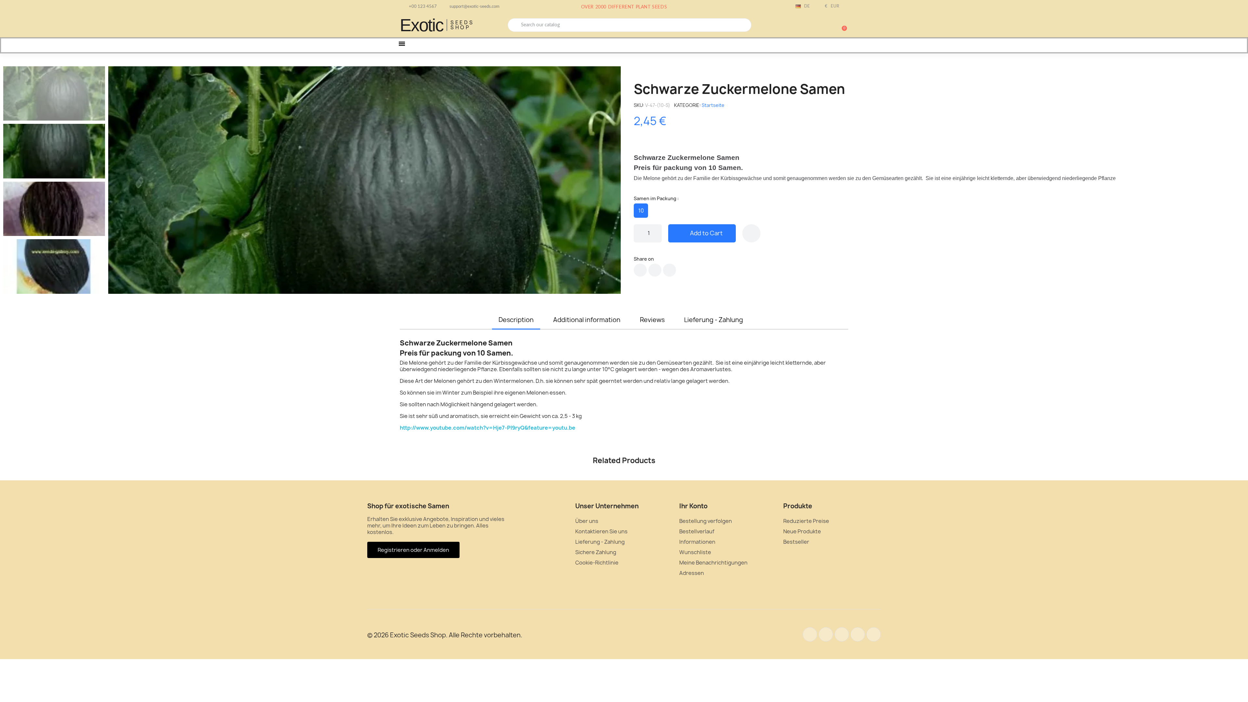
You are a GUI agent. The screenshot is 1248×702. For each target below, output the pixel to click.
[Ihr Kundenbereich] (819, 25)
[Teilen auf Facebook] (640, 270)
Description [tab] (516, 320)
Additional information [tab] (586, 320)
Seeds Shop (462, 25)
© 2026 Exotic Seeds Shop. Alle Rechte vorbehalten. (444, 635)
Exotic (421, 25)
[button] (841, 25)
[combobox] (629, 25)
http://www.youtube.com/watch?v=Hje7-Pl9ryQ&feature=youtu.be (487, 427)
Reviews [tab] (652, 320)
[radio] (641, 210)
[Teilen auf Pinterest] (669, 270)
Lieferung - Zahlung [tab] (713, 320)
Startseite (713, 105)
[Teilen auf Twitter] (654, 270)
